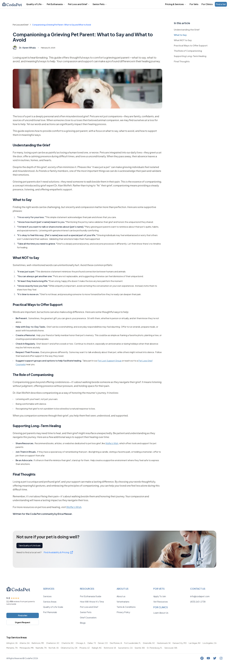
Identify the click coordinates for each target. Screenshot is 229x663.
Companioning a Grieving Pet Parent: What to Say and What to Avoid (61, 24)
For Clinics (207, 4)
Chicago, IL (80, 643)
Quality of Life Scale (53, 607)
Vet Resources (160, 601)
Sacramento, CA (125, 648)
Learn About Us (160, 612)
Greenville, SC (149, 643)
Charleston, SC (52, 643)
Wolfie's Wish (111, 443)
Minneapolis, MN (27, 648)
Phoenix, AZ (85, 648)
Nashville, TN (41, 648)
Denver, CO (103, 643)
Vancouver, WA (170, 648)
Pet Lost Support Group (110, 360)
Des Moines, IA (116, 643)
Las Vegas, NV (195, 643)
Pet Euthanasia (55, 4)
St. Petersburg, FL (154, 648)
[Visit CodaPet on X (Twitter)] (214, 658)
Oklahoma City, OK (69, 648)
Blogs (83, 622)
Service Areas (49, 601)
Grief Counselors (88, 617)
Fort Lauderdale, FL (132, 643)
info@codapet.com (200, 596)
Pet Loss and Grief (77, 4)
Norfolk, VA (54, 648)
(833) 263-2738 (198, 601)
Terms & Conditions (126, 607)
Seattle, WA (140, 648)
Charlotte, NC (67, 643)
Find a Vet (221, 4)
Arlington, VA (11, 643)
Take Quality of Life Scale (29, 545)
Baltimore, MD (38, 643)
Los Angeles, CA (209, 643)
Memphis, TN (11, 648)
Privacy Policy (123, 612)
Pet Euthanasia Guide (90, 596)
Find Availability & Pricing (57, 552)
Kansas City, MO (180, 643)
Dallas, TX (92, 643)
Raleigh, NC (97, 648)
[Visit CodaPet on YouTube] (208, 658)
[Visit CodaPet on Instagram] (221, 658)
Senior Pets (99, 4)
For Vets (194, 4)
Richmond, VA (110, 648)
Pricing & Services (174, 4)
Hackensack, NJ (164, 643)
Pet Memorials (50, 612)
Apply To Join (159, 596)
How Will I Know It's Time (92, 601)
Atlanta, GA (25, 643)
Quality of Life (33, 4)
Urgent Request (22, 622)
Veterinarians (123, 601)
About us (121, 596)
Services (47, 596)
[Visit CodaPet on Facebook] (202, 658)
